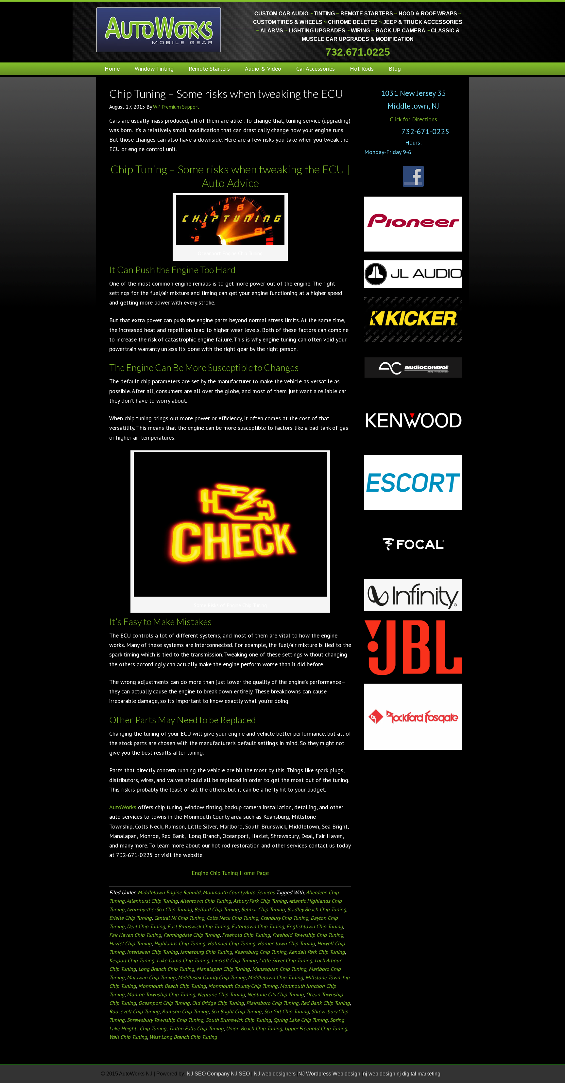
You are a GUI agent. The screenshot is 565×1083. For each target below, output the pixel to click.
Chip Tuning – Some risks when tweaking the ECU (226, 93)
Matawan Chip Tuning (151, 977)
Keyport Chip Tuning (131, 960)
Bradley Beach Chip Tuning (316, 909)
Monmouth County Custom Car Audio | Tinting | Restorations (159, 29)
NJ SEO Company (208, 1073)
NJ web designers (275, 1073)
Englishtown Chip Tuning (314, 926)
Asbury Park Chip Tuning (260, 901)
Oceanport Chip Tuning (164, 1003)
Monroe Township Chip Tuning (161, 994)
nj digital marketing (418, 1073)
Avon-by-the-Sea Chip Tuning (159, 909)
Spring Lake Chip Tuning (300, 1020)
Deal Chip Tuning (146, 926)
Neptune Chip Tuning (221, 994)
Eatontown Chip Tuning (257, 926)
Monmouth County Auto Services (239, 892)
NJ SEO (241, 1073)
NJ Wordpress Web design (330, 1073)
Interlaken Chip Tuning (152, 952)
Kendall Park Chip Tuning (317, 952)
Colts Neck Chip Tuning (232, 918)
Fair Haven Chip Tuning (135, 935)
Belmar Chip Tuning (263, 909)
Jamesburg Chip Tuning (206, 952)
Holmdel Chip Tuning (231, 943)
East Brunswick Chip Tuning (198, 926)
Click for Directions (413, 119)
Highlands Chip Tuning (179, 943)
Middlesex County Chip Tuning (212, 977)
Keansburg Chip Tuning (260, 952)
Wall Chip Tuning (128, 1037)
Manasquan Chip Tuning (279, 969)
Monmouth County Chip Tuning (243, 986)
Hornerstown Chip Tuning (286, 943)
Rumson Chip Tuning (185, 1011)
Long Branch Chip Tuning (166, 969)
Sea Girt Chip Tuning (286, 1011)
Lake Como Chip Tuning (183, 960)
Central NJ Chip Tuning (179, 918)
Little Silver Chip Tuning (285, 960)
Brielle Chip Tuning (130, 918)
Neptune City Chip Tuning (275, 994)
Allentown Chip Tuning (205, 901)
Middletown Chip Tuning (275, 977)
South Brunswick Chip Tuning (238, 1020)
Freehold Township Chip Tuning (307, 935)
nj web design (379, 1073)
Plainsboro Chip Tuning (272, 1003)
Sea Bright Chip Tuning (236, 1011)
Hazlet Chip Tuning (130, 943)
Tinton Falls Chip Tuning (196, 1028)
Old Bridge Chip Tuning (218, 1003)
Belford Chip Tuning (216, 909)
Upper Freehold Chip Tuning (315, 1028)
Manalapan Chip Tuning (223, 969)
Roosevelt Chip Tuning (134, 1011)
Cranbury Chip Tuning (284, 918)
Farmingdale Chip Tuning (191, 935)
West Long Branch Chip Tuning (183, 1037)
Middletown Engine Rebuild (169, 892)
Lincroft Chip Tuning (234, 960)
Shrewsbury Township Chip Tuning (165, 1020)
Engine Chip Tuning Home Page (230, 873)
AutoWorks (122, 807)
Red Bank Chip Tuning (325, 1003)
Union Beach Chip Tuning (254, 1028)
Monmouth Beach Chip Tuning (172, 986)
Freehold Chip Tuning (246, 935)
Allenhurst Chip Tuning (152, 901)
